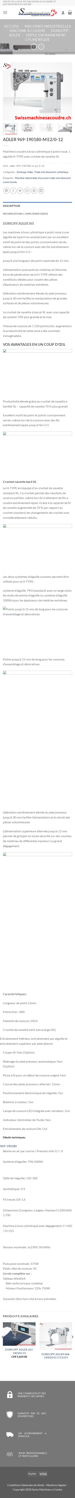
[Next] (65, 91)
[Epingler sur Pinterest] (34, 190)
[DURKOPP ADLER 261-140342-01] (19, 1334)
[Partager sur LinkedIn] (41, 190)
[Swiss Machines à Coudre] (37, 12)
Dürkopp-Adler (25, 172)
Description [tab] (11, 205)
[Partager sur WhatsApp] (6, 190)
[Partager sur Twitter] (20, 190)
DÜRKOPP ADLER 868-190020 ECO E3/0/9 (56, 1356)
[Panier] (70, 12)
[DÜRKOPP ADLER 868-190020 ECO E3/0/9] (55, 1336)
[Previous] (9, 91)
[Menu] (5, 12)
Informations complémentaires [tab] (25, 213)
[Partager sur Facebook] (13, 190)
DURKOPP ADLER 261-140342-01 (19, 1351)
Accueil (11, 26)
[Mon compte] (63, 12)
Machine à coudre (28, 30)
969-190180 (8, 1146)
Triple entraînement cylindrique (45, 37)
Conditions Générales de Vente (25, 1485)
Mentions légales (56, 1485)
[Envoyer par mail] (27, 190)
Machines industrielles (48, 26)
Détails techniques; (14, 1137)
